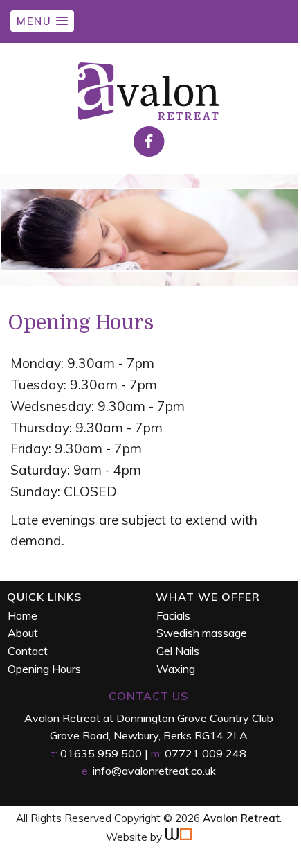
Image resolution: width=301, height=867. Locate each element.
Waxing (175, 669)
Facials (173, 615)
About (23, 633)
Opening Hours (44, 669)
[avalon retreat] (149, 118)
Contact (28, 651)
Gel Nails (177, 651)
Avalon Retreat (241, 818)
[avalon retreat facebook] (149, 153)
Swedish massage (201, 633)
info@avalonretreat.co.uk (154, 771)
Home (22, 615)
